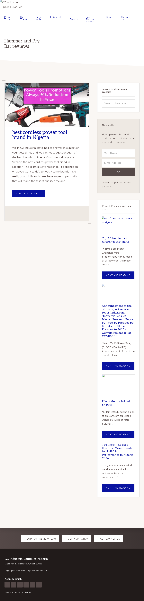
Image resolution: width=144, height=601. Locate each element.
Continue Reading (30, 194)
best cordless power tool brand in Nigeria (39, 135)
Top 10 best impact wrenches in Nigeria (115, 240)
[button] (139, 16)
